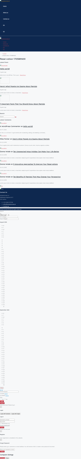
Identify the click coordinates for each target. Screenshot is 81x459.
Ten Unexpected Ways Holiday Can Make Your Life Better (36, 152)
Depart (2, 219)
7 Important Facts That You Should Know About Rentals (22, 104)
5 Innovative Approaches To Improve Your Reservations (35, 164)
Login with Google (16, 413)
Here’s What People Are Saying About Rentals (18, 86)
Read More (23, 75)
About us (5, 12)
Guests (2, 391)
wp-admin (11, 72)
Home (4, 6)
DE (4, 31)
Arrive (1, 217)
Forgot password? (5, 425)
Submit (2, 451)
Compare (2, 458)
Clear (2, 388)
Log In (2, 427)
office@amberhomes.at (9, 204)
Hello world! (5, 69)
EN (4, 25)
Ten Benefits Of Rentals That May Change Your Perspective (37, 177)
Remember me (6, 423)
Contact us (6, 19)
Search (2, 403)
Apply (2, 401)
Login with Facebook (5, 413)
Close (7, 458)
